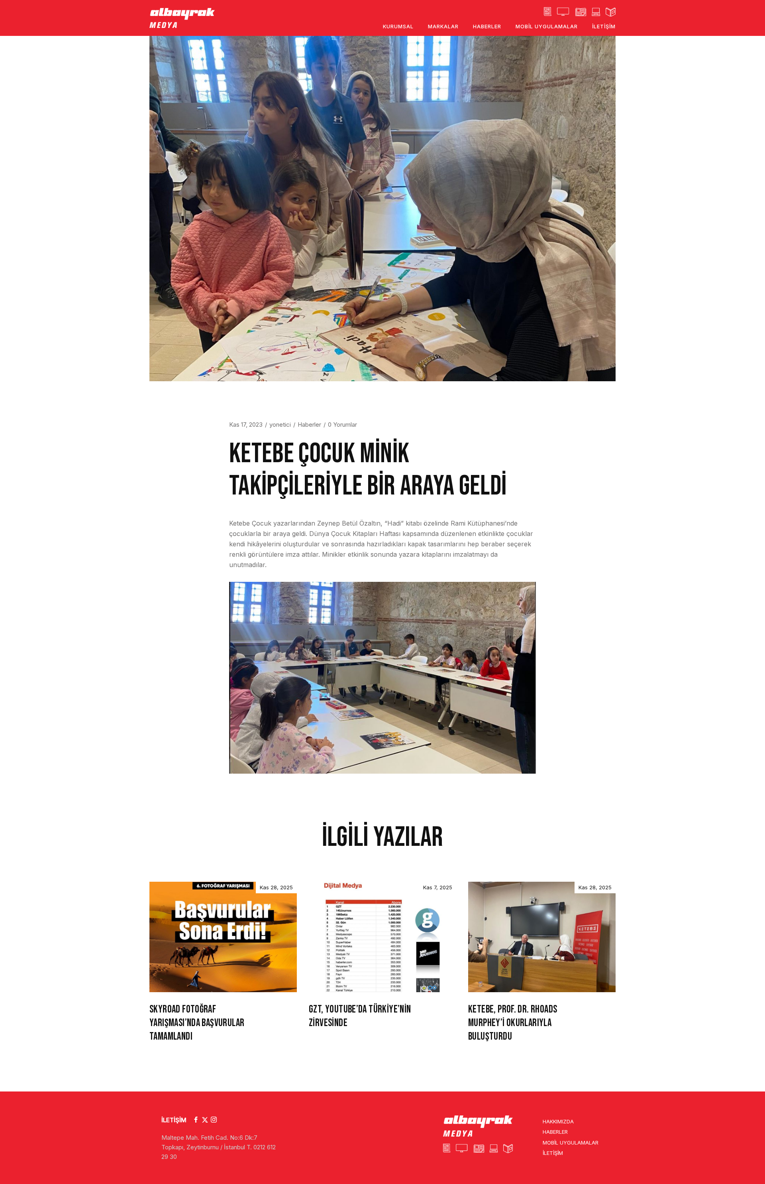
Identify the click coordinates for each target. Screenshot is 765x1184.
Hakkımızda (558, 1121)
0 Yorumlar (342, 424)
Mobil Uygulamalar (570, 1142)
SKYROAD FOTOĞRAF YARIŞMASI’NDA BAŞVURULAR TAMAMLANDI (196, 1023)
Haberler (309, 424)
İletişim (553, 1153)
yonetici (280, 424)
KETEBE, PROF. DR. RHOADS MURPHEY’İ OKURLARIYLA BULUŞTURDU (512, 1023)
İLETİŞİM (173, 1120)
